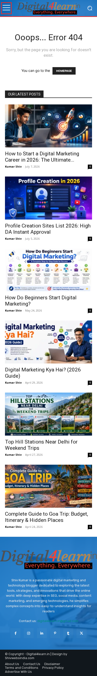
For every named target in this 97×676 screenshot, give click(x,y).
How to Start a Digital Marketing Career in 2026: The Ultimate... (42, 157)
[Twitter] (81, 633)
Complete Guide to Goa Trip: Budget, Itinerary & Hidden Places (46, 517)
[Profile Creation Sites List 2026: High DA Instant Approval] (48, 198)
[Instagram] (29, 633)
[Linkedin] (42, 633)
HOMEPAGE (64, 71)
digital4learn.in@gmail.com (57, 621)
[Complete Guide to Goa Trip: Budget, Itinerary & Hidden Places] (48, 486)
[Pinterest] (55, 633)
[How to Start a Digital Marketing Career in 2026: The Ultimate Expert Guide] (48, 125)
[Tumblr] (68, 633)
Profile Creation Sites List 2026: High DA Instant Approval (48, 229)
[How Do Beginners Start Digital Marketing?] (48, 270)
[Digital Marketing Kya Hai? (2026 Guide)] (48, 341)
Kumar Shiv (13, 166)
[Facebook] (15, 633)
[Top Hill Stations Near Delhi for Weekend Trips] (48, 414)
